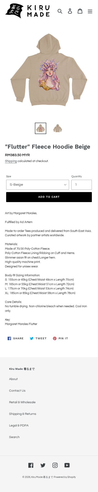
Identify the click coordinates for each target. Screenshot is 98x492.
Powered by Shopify (65, 477)
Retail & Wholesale (22, 402)
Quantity (76, 176)
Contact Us (17, 390)
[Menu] (90, 11)
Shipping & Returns (22, 414)
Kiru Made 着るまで (42, 477)
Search (14, 437)
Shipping (11, 161)
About (13, 379)
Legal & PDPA (18, 425)
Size (8, 176)
